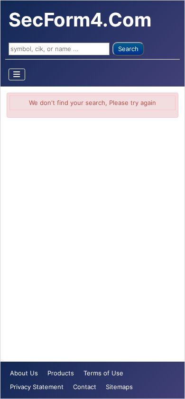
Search (128, 48)
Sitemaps (119, 386)
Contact (84, 386)
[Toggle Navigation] (17, 74)
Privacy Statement (37, 386)
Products (60, 373)
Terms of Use (103, 373)
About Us (24, 373)
